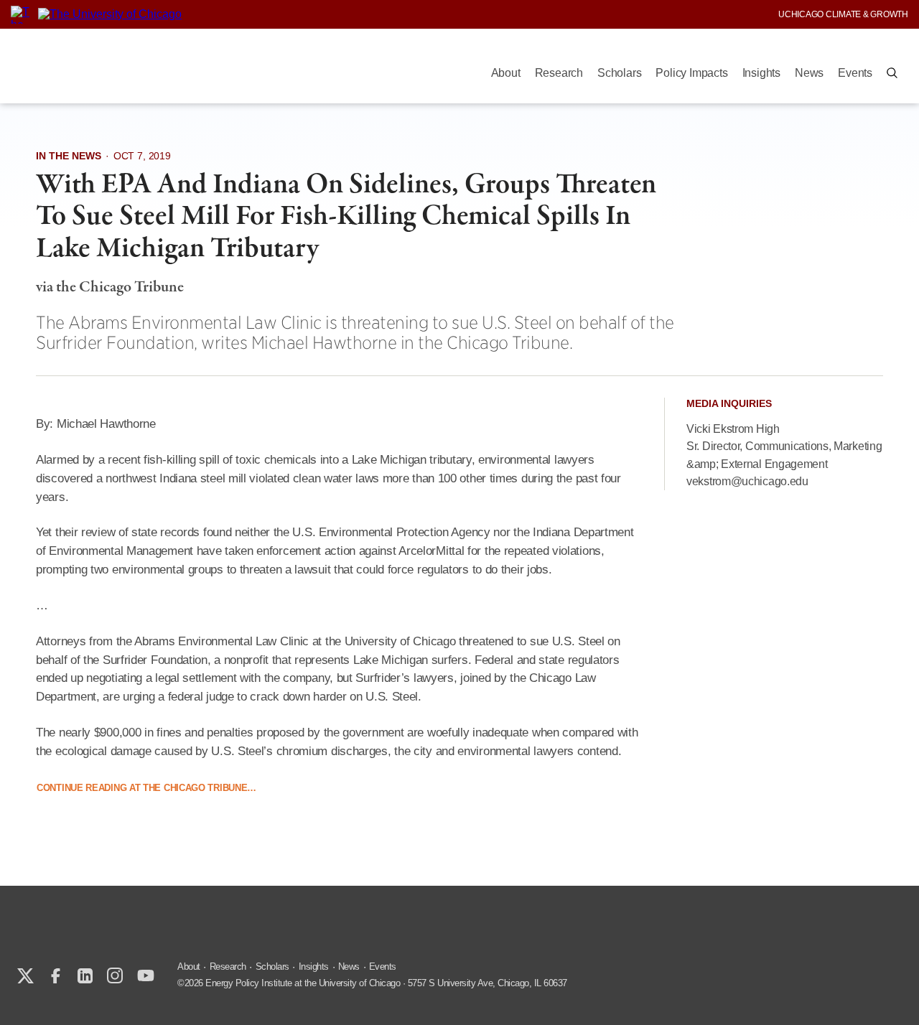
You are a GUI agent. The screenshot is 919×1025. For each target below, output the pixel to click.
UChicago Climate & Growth (843, 14)
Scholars (619, 73)
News (809, 73)
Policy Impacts (691, 73)
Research (559, 73)
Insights (761, 73)
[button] (892, 72)
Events (855, 73)
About (506, 73)
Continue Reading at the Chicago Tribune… (146, 787)
